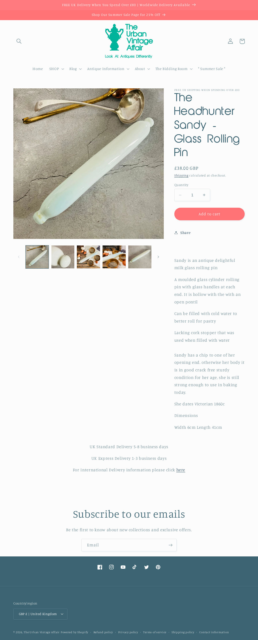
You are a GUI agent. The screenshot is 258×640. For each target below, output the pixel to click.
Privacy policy (128, 632)
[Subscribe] (170, 545)
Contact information (214, 632)
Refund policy (103, 632)
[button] (19, 41)
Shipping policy (183, 632)
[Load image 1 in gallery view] (37, 256)
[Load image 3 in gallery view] (88, 256)
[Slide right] (158, 257)
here (180, 469)
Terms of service (154, 632)
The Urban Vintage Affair (42, 632)
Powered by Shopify (74, 632)
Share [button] (185, 232)
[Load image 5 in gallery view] (139, 256)
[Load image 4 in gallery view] (114, 256)
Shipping (181, 175)
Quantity (181, 185)
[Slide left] (18, 257)
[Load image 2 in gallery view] (62, 256)
